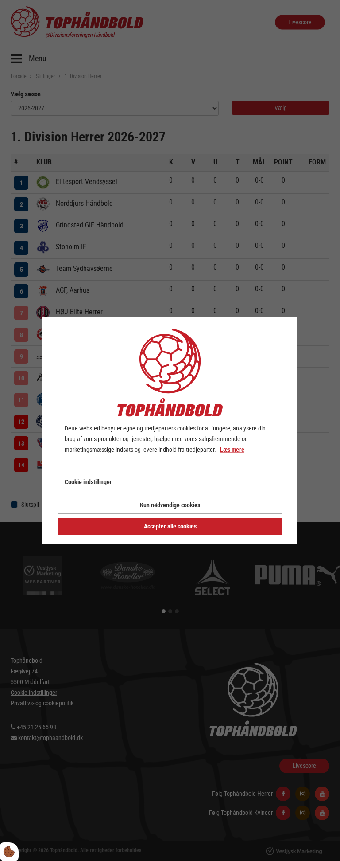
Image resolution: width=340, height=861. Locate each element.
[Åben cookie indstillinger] (9, 851)
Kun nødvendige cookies (170, 505)
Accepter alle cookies (170, 526)
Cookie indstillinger (88, 482)
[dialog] (170, 430)
